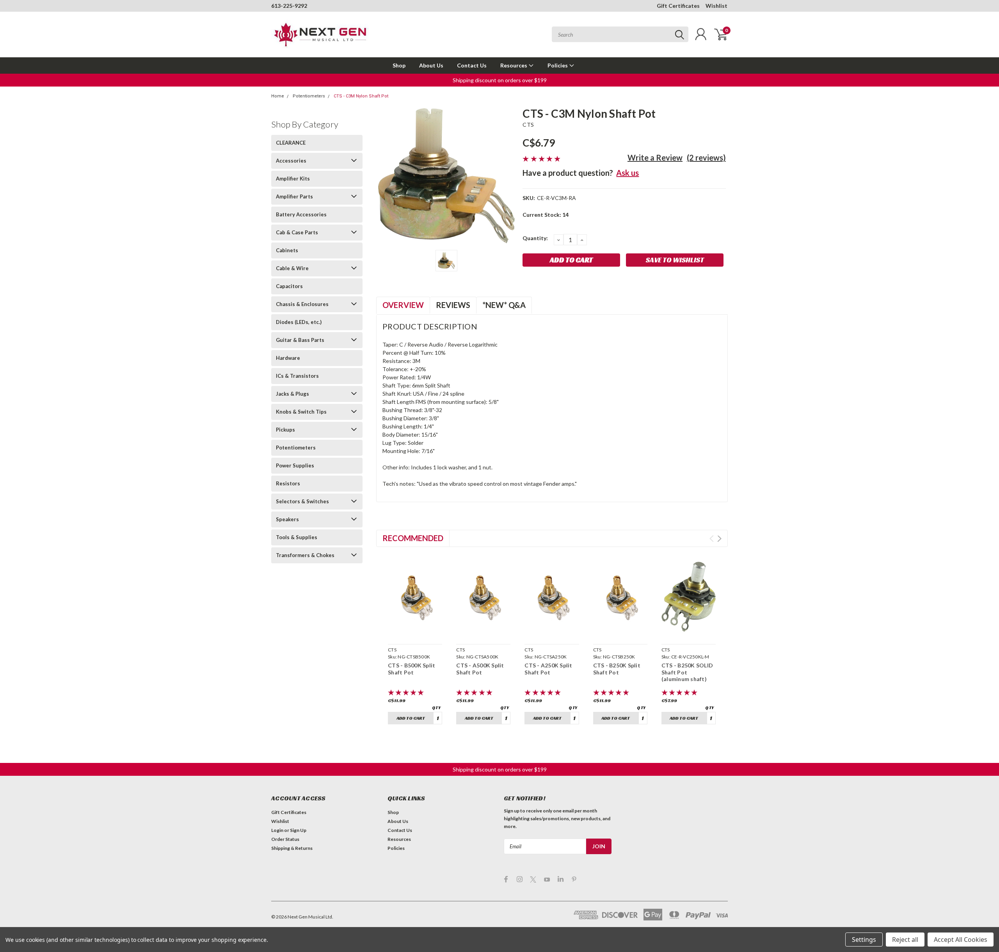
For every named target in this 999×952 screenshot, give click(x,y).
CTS (528, 124)
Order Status (285, 839)
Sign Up (298, 830)
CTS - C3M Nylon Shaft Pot (361, 96)
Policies (558, 65)
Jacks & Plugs (292, 394)
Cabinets (287, 250)
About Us (431, 65)
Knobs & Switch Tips (301, 412)
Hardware (288, 358)
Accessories (291, 160)
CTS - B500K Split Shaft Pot (411, 669)
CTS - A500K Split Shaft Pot (480, 669)
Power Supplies (295, 465)
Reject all (905, 939)
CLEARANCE (291, 143)
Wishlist (716, 5)
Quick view (415, 632)
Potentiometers (309, 96)
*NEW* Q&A (504, 305)
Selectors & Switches (302, 501)
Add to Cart (410, 718)
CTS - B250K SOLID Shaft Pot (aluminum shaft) (687, 672)
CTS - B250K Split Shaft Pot (616, 669)
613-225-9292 (289, 5)
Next (719, 538)
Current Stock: (546, 214)
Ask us (627, 172)
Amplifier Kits (293, 178)
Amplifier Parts (294, 196)
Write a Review (655, 157)
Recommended (412, 538)
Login (277, 830)
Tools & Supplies (296, 537)
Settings (864, 939)
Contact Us (472, 65)
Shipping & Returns (292, 848)
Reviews (453, 305)
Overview (403, 305)
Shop (399, 65)
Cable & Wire (292, 268)
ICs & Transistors (297, 376)
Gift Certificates (678, 5)
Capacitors (289, 286)
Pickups (285, 429)
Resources (514, 65)
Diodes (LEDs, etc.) (299, 322)
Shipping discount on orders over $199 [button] (500, 80)
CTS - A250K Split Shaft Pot (548, 669)
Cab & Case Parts (297, 232)
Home (277, 96)
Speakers (287, 519)
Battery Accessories (301, 214)
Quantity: (535, 238)
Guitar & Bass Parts (300, 340)
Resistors (288, 483)
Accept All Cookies (960, 939)
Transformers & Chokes (305, 555)
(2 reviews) (706, 157)
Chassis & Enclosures (302, 304)
